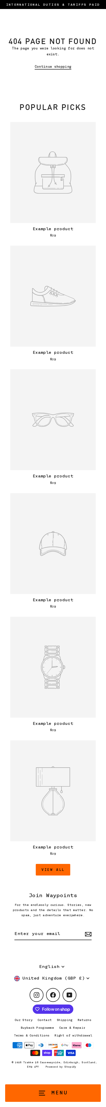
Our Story (23, 1020)
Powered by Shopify (61, 1066)
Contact (45, 1020)
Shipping (65, 1020)
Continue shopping (53, 66)
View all (53, 870)
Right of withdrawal (73, 1035)
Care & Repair (72, 1027)
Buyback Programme (37, 1027)
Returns (84, 1020)
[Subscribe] (87, 934)
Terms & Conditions (32, 1035)
